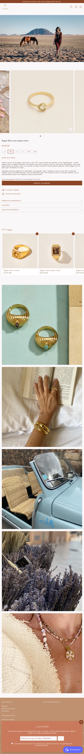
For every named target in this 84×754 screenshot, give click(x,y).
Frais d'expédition (8, 179)
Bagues (9, 229)
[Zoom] (70, 130)
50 (11, 152)
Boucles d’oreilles (8, 708)
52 (17, 152)
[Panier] (76, 7)
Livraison (6, 205)
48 (4, 152)
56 (29, 152)
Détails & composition (11, 200)
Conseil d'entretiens (10, 210)
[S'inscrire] (61, 738)
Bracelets (5, 711)
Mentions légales (8, 719)
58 (35, 152)
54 (23, 152)
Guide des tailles (8, 158)
